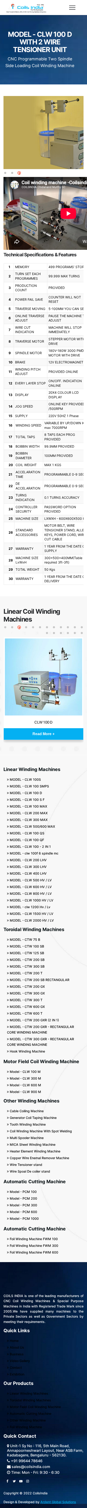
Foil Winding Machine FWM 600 (33, 1252)
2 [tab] (12, 173)
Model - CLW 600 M (25, 1085)
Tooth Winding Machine (27, 1124)
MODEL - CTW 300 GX (27, 993)
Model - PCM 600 (23, 1212)
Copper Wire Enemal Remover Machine (39, 1158)
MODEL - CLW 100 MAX (28, 806)
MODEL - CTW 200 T (25, 973)
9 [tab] (61, 627)
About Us (16, 1347)
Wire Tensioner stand (25, 1165)
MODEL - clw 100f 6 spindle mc (33, 853)
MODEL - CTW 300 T (25, 1000)
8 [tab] (54, 627)
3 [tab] (19, 173)
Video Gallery (19, 1361)
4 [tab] (26, 627)
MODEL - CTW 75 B (24, 939)
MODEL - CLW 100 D (25, 793)
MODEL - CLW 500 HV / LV (30, 880)
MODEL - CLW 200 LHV (28, 860)
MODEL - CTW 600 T (25, 1013)
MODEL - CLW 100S (25, 779)
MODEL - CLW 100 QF (26, 840)
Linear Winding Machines (28, 1393)
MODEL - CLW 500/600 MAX (32, 826)
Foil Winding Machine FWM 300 (33, 1246)
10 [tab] (68, 627)
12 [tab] (82, 627)
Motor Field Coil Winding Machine (35, 1407)
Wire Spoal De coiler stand (29, 1171)
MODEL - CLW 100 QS (26, 833)
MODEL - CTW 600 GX (27, 1007)
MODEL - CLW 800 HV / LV (30, 893)
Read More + (43, 734)
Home (14, 1341)
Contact (15, 1367)
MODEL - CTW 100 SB (26, 946)
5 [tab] (33, 627)
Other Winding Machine (27, 1420)
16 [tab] (68, 633)
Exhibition (16, 1374)
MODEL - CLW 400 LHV (28, 873)
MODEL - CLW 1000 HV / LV (31, 900)
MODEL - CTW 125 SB (26, 953)
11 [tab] (75, 627)
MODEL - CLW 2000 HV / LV (31, 920)
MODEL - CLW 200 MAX (28, 813)
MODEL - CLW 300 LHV (28, 867)
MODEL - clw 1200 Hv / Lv (29, 907)
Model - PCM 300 (23, 1205)
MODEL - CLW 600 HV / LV (30, 887)
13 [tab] (47, 633)
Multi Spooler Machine (26, 1138)
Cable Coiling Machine (26, 1111)
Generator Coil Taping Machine (33, 1118)
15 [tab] (61, 633)
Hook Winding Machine (27, 1051)
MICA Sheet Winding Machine (32, 1144)
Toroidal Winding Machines (30, 1400)
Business (16, 1354)
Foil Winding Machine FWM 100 (33, 1239)
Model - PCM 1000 (24, 1218)
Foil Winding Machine (25, 1427)
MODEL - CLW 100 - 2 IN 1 (30, 846)
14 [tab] (54, 633)
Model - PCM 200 (23, 1198)
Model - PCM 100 (23, 1192)
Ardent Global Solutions (58, 1502)
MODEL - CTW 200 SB (27, 960)
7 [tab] (47, 627)
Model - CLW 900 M (25, 1092)
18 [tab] (82, 633)
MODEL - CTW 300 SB (27, 966)
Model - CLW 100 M (25, 1072)
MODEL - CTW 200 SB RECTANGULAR (39, 980)
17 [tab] (75, 633)
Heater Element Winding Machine (34, 1151)
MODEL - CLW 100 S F (27, 800)
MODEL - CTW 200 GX (27, 986)
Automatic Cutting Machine (30, 1413)
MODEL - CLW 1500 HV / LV (31, 914)
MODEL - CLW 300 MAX (28, 820)
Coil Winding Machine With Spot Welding (40, 1131)
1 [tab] (5, 173)
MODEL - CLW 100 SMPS (29, 786)
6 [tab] (40, 627)
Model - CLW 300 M (25, 1078)
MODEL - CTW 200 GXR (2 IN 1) (34, 1020)
